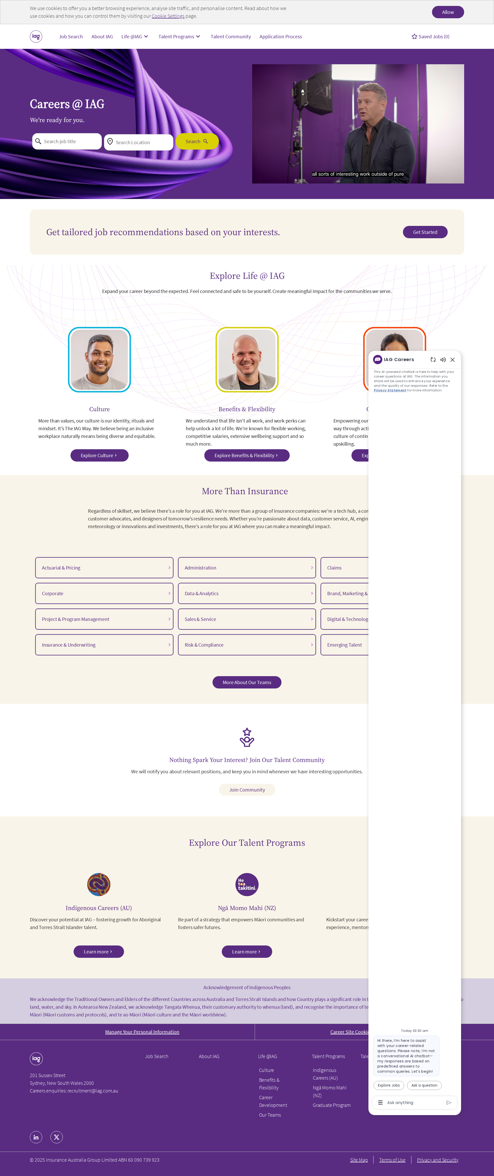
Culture (266, 1070)
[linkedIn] (36, 1137)
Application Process (281, 36)
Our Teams (270, 1114)
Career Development (273, 1101)
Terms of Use (392, 1159)
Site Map (359, 1159)
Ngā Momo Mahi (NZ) (329, 1091)
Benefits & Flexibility (269, 1084)
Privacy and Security (437, 1159)
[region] (414, 731)
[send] (449, 1102)
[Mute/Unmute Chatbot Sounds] (443, 359)
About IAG (102, 36)
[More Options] (380, 1102)
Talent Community (231, 36)
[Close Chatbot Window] (452, 359)
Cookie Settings (168, 16)
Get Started (425, 232)
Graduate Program (332, 1105)
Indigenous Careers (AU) (325, 1074)
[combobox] (67, 141)
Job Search (71, 36)
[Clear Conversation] (433, 359)
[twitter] (56, 1137)
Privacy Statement (390, 390)
